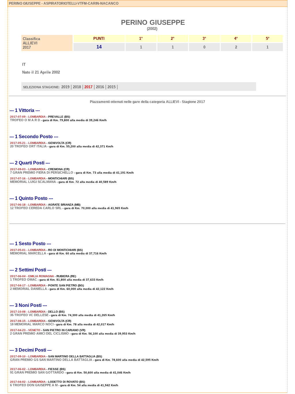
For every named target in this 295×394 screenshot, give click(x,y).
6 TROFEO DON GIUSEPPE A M (34, 385)
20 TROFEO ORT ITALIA (28, 146)
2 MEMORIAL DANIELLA (28, 288)
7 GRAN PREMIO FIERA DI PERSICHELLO (41, 172)
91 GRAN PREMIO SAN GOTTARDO (37, 372)
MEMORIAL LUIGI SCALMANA (33, 181)
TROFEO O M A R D (25, 120)
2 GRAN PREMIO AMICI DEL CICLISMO (39, 333)
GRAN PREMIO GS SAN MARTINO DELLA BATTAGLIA (51, 359)
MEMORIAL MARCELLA (28, 253)
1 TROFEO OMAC (23, 279)
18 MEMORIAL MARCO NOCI (32, 324)
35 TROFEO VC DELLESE (29, 315)
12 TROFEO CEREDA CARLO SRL (36, 208)
